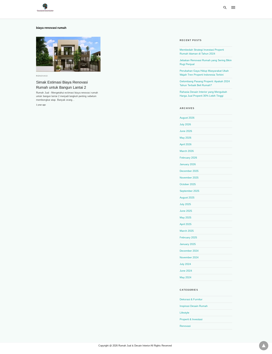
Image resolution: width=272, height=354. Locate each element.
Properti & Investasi (191, 319)
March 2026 (187, 150)
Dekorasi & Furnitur (191, 299)
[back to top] (263, 345)
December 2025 (189, 170)
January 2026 (188, 164)
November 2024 (189, 257)
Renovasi (42, 76)
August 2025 (187, 197)
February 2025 (188, 237)
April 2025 (186, 224)
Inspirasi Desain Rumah (194, 305)
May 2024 (185, 277)
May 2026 (185, 137)
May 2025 (185, 217)
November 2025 (189, 177)
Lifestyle (184, 312)
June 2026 (186, 131)
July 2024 (185, 264)
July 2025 (185, 204)
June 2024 (186, 270)
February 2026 (188, 157)
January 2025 (188, 244)
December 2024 (189, 250)
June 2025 (186, 210)
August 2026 (187, 117)
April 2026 (186, 144)
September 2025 (189, 190)
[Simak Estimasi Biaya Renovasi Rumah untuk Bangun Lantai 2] (68, 54)
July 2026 (185, 124)
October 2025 (188, 184)
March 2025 (187, 230)
